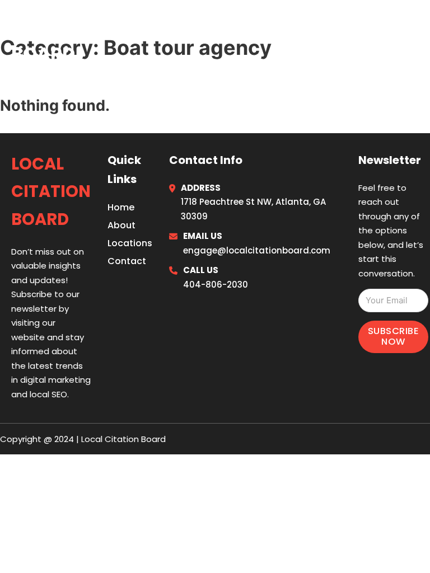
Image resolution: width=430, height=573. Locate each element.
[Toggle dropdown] (414, 39)
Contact (127, 261)
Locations (334, 39)
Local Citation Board (85, 38)
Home (281, 39)
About (121, 225)
